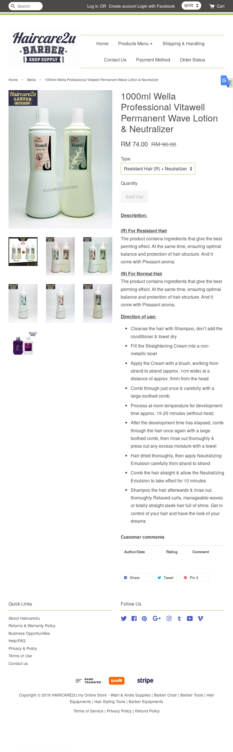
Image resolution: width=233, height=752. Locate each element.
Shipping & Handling (184, 43)
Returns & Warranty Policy (32, 625)
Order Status (192, 59)
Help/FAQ (17, 640)
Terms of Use (20, 655)
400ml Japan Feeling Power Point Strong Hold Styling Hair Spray (52, 12)
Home (102, 43)
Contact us (18, 663)
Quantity (129, 183)
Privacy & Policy (23, 648)
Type (125, 158)
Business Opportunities (29, 633)
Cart (220, 6)
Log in (92, 6)
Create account (122, 6)
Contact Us (115, 59)
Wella (31, 79)
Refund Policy (147, 711)
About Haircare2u (24, 618)
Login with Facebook (156, 6)
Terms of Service (88, 711)
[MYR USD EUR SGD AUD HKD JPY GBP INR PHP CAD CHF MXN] (191, 5)
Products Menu (134, 43)
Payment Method (153, 59)
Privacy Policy (119, 711)
